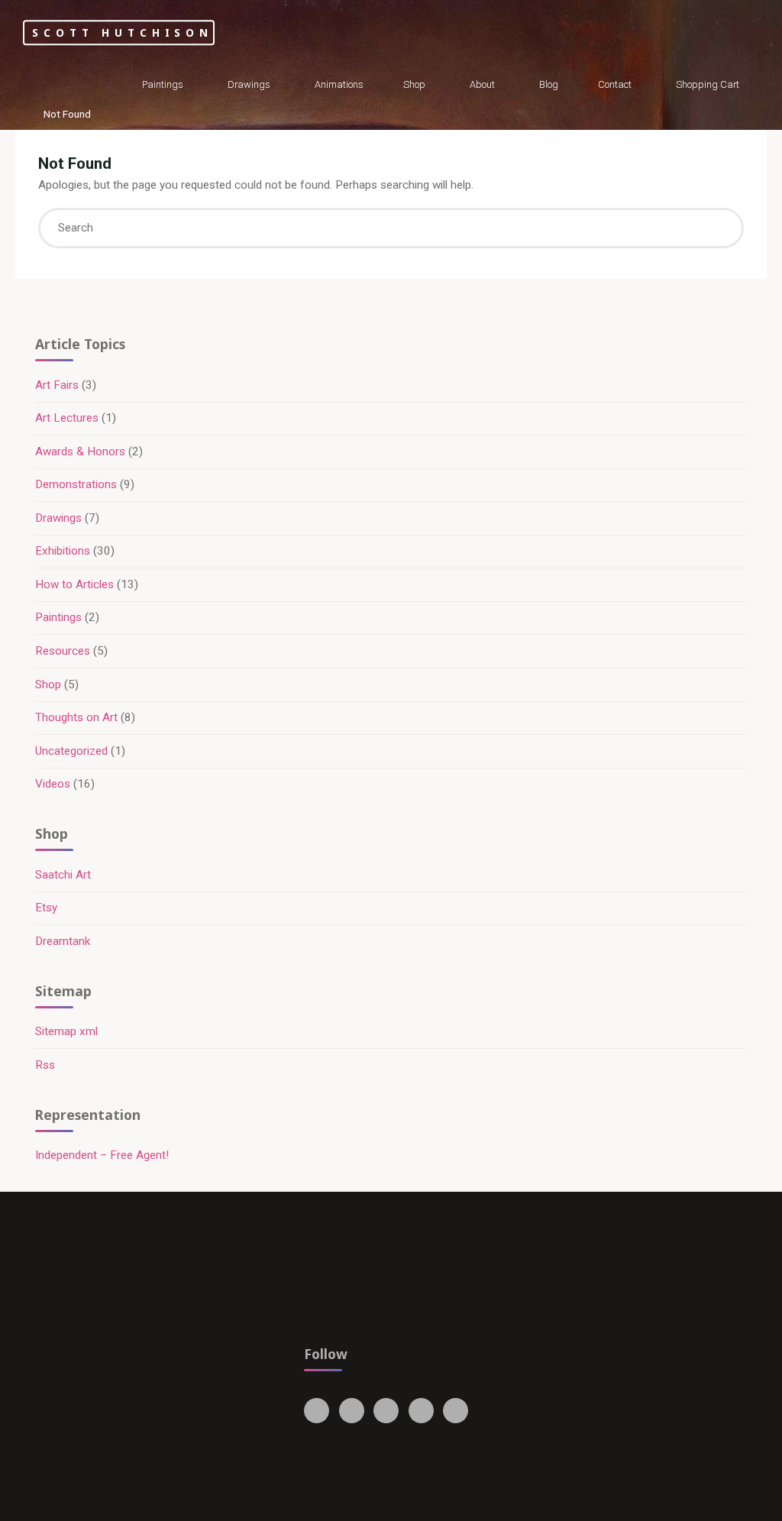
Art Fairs (57, 385)
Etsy (46, 907)
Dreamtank (62, 941)
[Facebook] (316, 1410)
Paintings (58, 617)
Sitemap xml (66, 1031)
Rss (45, 1065)
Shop (48, 684)
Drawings (58, 518)
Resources (62, 651)
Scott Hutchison (122, 32)
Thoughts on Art (76, 717)
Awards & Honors (80, 451)
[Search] (717, 228)
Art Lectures (67, 418)
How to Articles (74, 584)
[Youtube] (351, 1410)
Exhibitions (62, 551)
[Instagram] (386, 1410)
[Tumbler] (421, 1410)
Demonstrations (76, 484)
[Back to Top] (722, 1499)
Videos (52, 784)
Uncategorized (71, 751)
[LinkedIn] (455, 1410)
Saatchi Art (63, 875)
